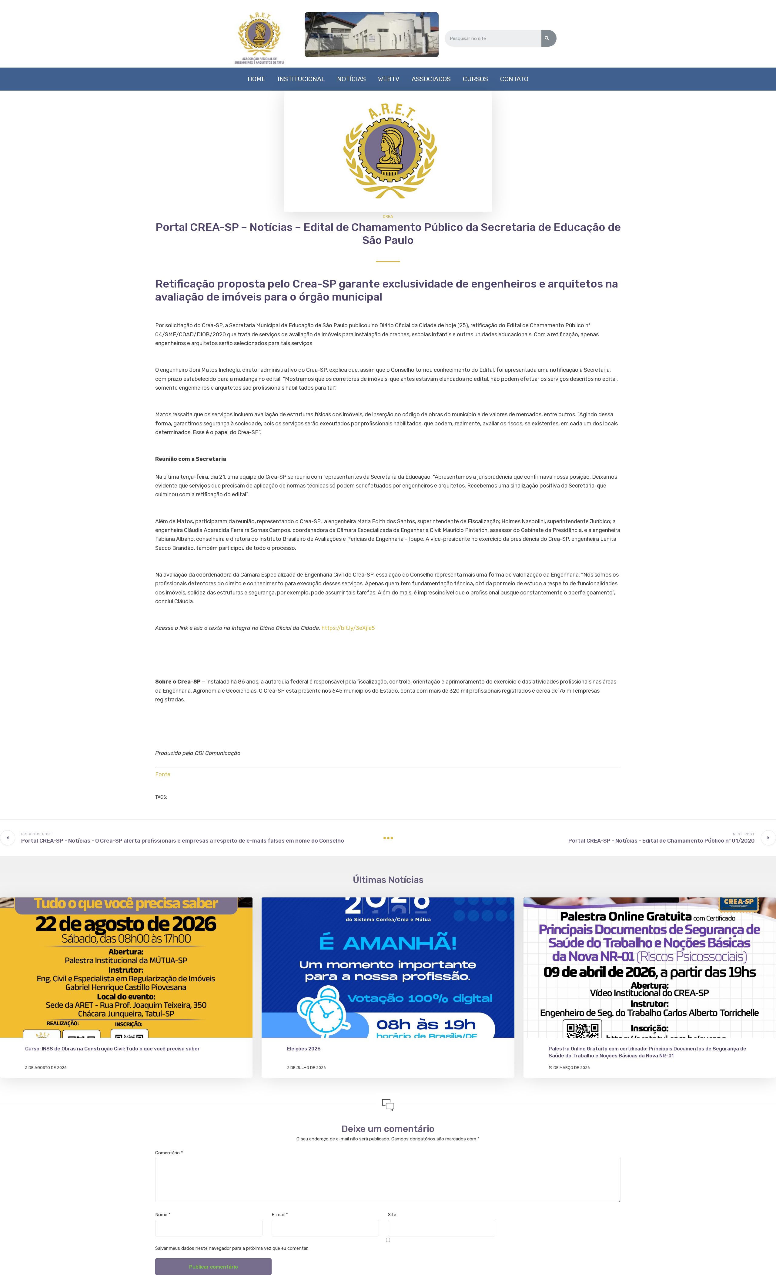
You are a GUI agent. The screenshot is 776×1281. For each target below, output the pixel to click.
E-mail (280, 1214)
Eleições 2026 (304, 1049)
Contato (514, 79)
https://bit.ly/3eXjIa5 (348, 628)
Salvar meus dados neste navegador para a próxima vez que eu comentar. (231, 1248)
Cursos (475, 79)
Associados (431, 79)
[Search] (549, 38)
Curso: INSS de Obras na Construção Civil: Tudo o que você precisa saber (112, 1049)
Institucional (301, 79)
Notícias (351, 79)
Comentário (169, 1153)
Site (392, 1214)
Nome (163, 1214)
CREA (388, 216)
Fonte (162, 774)
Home (257, 79)
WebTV (389, 79)
